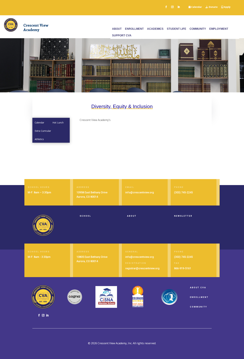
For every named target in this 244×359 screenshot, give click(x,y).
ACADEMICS (155, 28)
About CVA (198, 287)
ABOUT (117, 28)
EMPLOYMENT (218, 28)
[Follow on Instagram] (172, 6)
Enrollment (199, 297)
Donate (213, 7)
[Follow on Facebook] (165, 6)
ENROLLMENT (134, 28)
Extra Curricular (43, 130)
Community (198, 307)
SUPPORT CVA (121, 35)
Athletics (39, 139)
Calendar (196, 7)
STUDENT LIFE (176, 28)
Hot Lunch (58, 122)
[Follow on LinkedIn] (178, 6)
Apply (227, 7)
